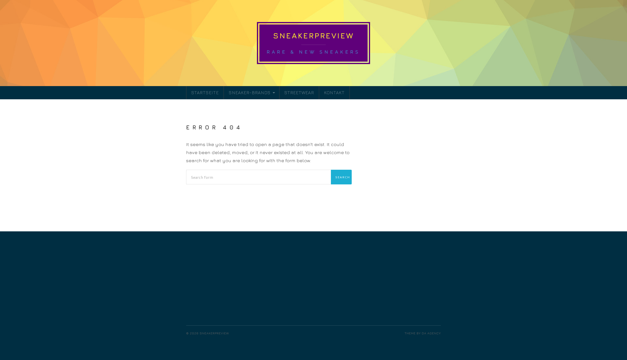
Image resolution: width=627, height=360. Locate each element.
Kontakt (334, 92)
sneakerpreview (313, 35)
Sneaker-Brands (250, 92)
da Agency (431, 333)
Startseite (205, 92)
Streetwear (299, 92)
